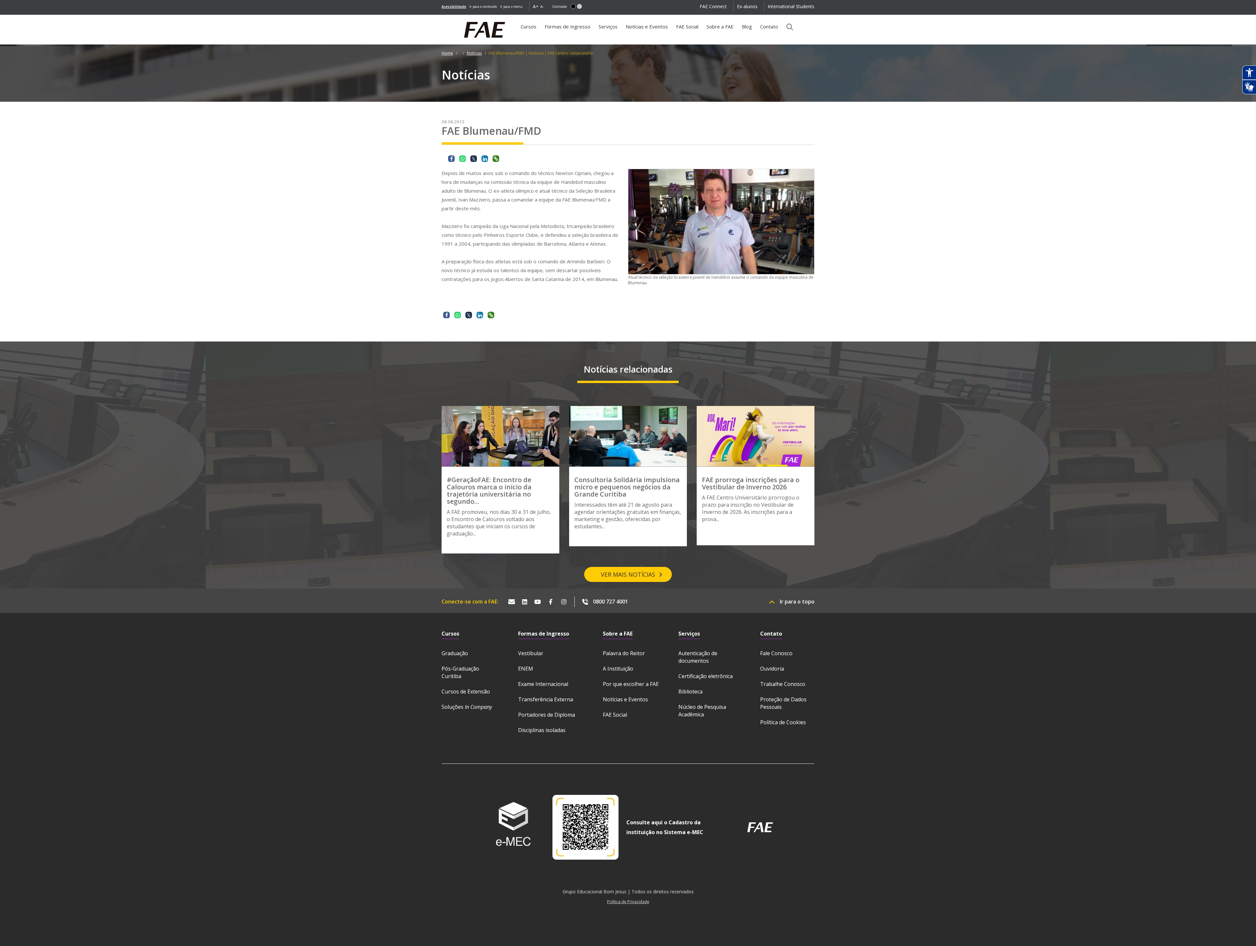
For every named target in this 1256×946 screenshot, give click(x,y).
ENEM (525, 668)
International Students (791, 6)
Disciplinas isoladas (542, 730)
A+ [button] (536, 6)
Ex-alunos (747, 6)
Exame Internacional (543, 684)
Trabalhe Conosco (782, 684)
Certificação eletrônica (705, 676)
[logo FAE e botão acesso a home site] (441, 18)
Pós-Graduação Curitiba (460, 672)
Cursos (528, 26)
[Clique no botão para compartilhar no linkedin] (484, 158)
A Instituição (618, 668)
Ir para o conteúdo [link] (483, 6)
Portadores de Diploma (546, 714)
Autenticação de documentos (697, 657)
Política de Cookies (783, 722)
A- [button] (542, 6)
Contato (769, 26)
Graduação (455, 653)
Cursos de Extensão (466, 691)
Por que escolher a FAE (631, 684)
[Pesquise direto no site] (787, 27)
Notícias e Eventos (647, 26)
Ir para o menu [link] (511, 6)
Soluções (467, 706)
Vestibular (530, 653)
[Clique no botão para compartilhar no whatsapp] (462, 158)
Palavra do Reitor (624, 653)
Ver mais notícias (628, 574)
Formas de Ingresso (567, 26)
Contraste (559, 6)
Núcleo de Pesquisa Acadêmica (702, 710)
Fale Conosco (776, 653)
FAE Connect (713, 6)
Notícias (474, 53)
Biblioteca (690, 691)
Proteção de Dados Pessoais (783, 703)
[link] (454, 6)
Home (447, 53)
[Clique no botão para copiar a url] (496, 158)
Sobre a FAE (720, 26)
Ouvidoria (772, 668)
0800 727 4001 (610, 601)
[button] (573, 6)
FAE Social (687, 26)
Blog (747, 26)
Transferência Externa (545, 699)
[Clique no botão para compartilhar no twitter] (473, 158)
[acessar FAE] (760, 827)
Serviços (608, 26)
